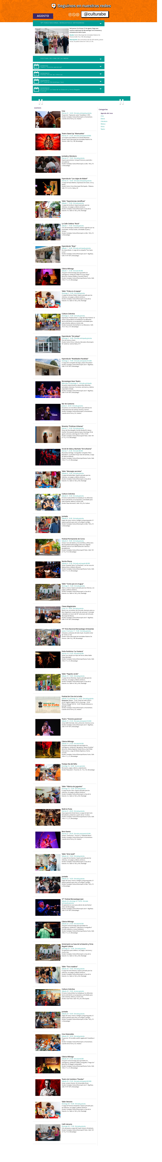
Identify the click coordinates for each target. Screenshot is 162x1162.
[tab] (68, 23)
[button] (94, 23)
